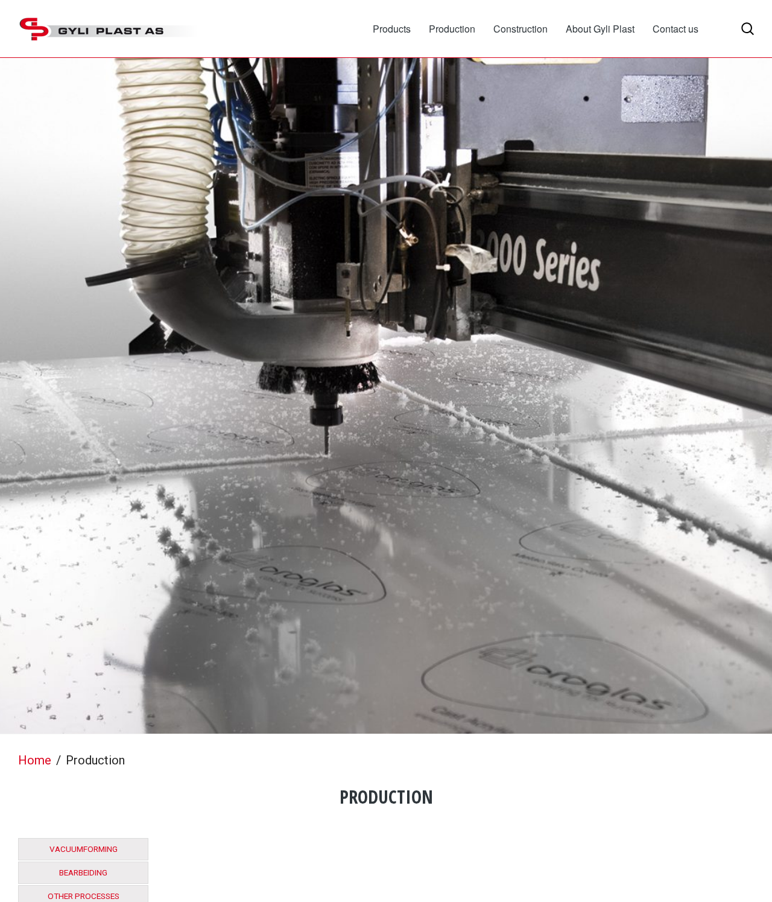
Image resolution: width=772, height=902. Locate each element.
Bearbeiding (83, 872)
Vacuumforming (83, 849)
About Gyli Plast (600, 29)
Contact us (675, 29)
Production (452, 29)
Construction (520, 29)
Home (34, 760)
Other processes (83, 896)
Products (392, 29)
